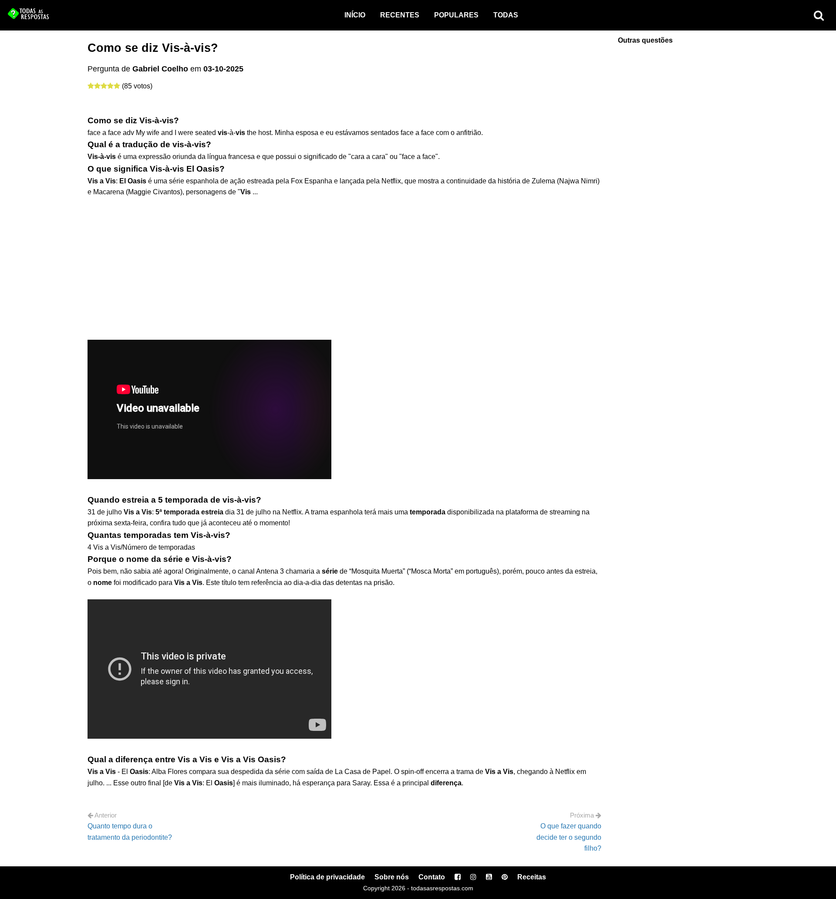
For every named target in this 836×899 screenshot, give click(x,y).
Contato (431, 877)
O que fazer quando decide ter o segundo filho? (568, 837)
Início (354, 15)
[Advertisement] (344, 263)
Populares (456, 15)
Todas (505, 15)
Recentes (399, 15)
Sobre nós (391, 877)
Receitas (531, 877)
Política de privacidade (327, 877)
